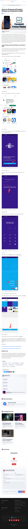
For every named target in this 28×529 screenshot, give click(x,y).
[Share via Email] (13, 372)
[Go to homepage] (13, 1)
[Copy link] (15, 372)
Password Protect (11, 364)
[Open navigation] (2, 1)
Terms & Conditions (17, 510)
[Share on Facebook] (6, 372)
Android (6, 5)
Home (3, 5)
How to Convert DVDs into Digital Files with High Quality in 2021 (11, 348)
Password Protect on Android (19, 364)
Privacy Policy (16, 509)
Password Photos (4, 364)
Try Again (14, 464)
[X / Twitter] (12, 520)
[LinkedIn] (16, 520)
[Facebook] (9, 520)
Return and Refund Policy (17, 511)
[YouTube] (18, 520)
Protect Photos (12, 366)
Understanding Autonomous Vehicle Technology (20, 505)
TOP (14, 525)
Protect (7, 366)
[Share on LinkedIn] (8, 372)
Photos (3, 366)
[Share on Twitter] (4, 372)
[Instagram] (14, 520)
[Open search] (25, 1)
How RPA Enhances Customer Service (19, 504)
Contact (3, 509)
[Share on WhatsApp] (11, 372)
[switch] (24, 1)
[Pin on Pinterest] (10, 372)
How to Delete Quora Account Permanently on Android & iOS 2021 (11, 346)
